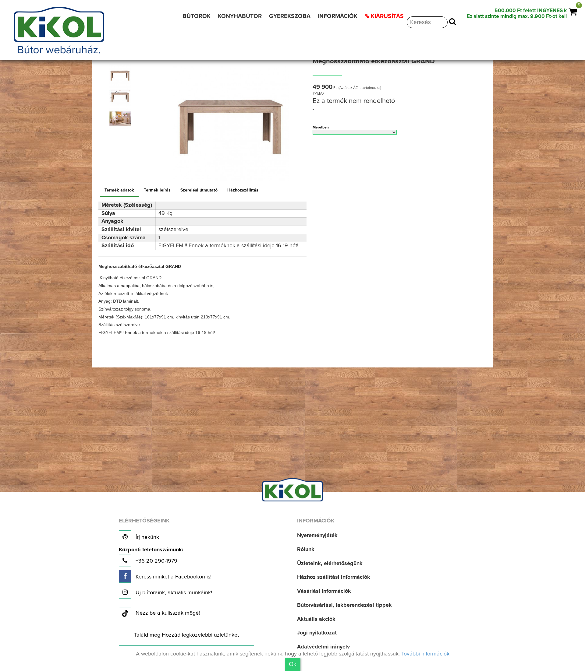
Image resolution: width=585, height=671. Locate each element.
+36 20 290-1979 (151, 555)
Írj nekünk (146, 537)
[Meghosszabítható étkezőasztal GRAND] (120, 75)
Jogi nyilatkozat (317, 633)
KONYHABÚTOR (240, 16)
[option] (122, 75)
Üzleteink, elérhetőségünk (330, 563)
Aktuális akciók (316, 619)
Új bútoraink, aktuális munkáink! (173, 592)
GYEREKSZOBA (289, 16)
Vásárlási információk (324, 591)
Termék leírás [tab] (157, 190)
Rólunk (305, 549)
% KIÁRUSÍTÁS (384, 16)
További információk (425, 654)
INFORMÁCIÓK (337, 16)
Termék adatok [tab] (119, 190)
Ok (292, 664)
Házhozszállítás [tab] (242, 190)
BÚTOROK (197, 16)
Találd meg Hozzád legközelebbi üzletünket (186, 635)
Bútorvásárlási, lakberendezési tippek (344, 605)
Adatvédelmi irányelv (323, 647)
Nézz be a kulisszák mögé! (168, 613)
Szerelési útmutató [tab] (199, 190)
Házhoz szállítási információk (333, 577)
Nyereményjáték (317, 535)
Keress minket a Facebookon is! (172, 577)
